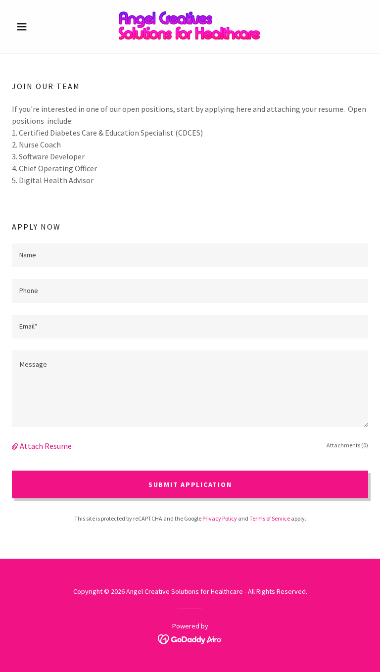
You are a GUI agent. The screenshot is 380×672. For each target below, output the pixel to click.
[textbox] (190, 255)
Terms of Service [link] (269, 518)
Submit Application (190, 484)
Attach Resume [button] (46, 446)
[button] (38, 27)
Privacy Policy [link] (219, 518)
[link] (190, 26)
